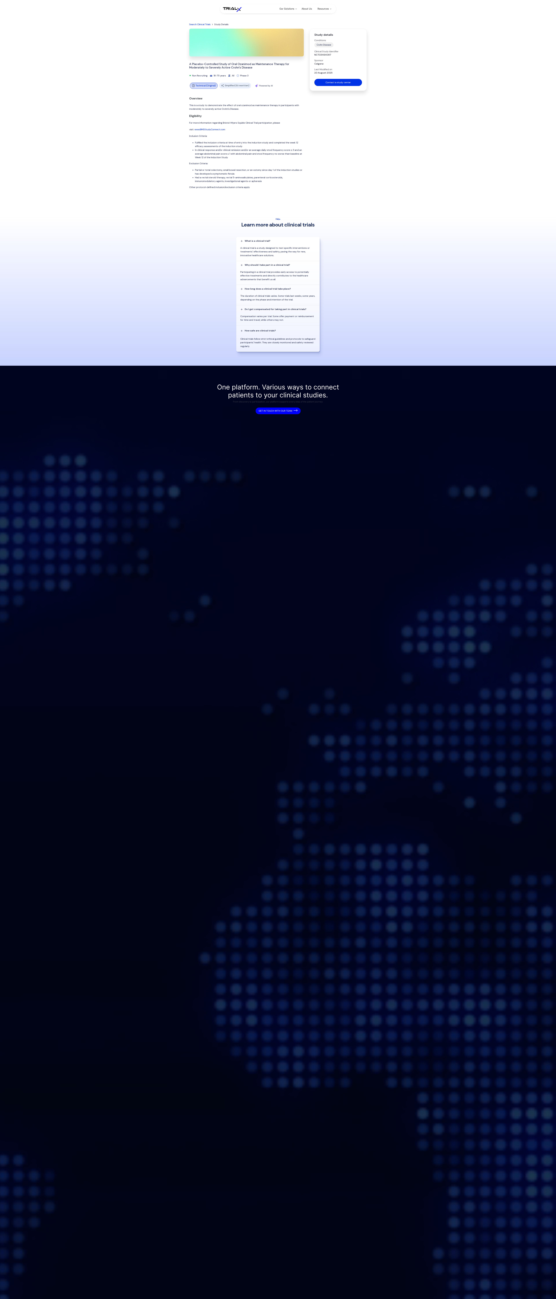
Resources (323, 8)
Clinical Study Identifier (326, 51)
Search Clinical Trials (200, 24)
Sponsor (318, 60)
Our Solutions (286, 8)
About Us (307, 8)
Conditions (320, 40)
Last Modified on (323, 69)
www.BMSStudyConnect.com (209, 129)
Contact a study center (338, 82)
